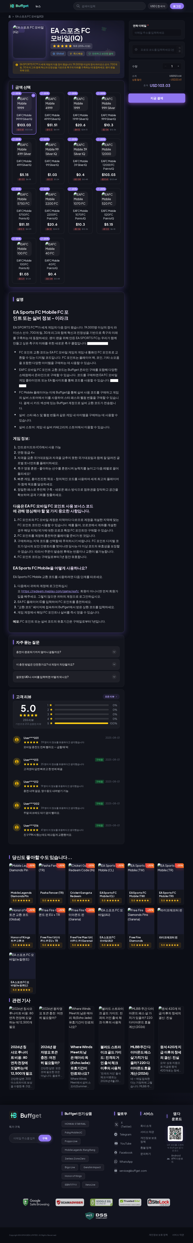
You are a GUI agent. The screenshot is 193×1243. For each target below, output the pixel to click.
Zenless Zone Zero (75, 1158)
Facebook (125, 1152)
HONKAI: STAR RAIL (75, 1123)
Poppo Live (71, 1141)
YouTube (125, 1143)
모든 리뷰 (109, 696)
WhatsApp (125, 1161)
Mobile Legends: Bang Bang (80, 1150)
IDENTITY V (71, 1184)
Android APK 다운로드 (177, 1158)
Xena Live (90, 1184)
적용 (179, 49)
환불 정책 (145, 1147)
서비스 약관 (147, 1131)
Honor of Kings (73, 1176)
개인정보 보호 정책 (148, 1139)
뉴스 (38, 6)
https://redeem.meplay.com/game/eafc (50, 591)
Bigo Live (70, 1167)
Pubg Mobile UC (73, 1132)
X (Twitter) (126, 1124)
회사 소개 (145, 1125)
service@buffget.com (125, 1170)
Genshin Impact (92, 1167)
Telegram (125, 1134)
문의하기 (145, 1153)
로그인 (177, 6)
